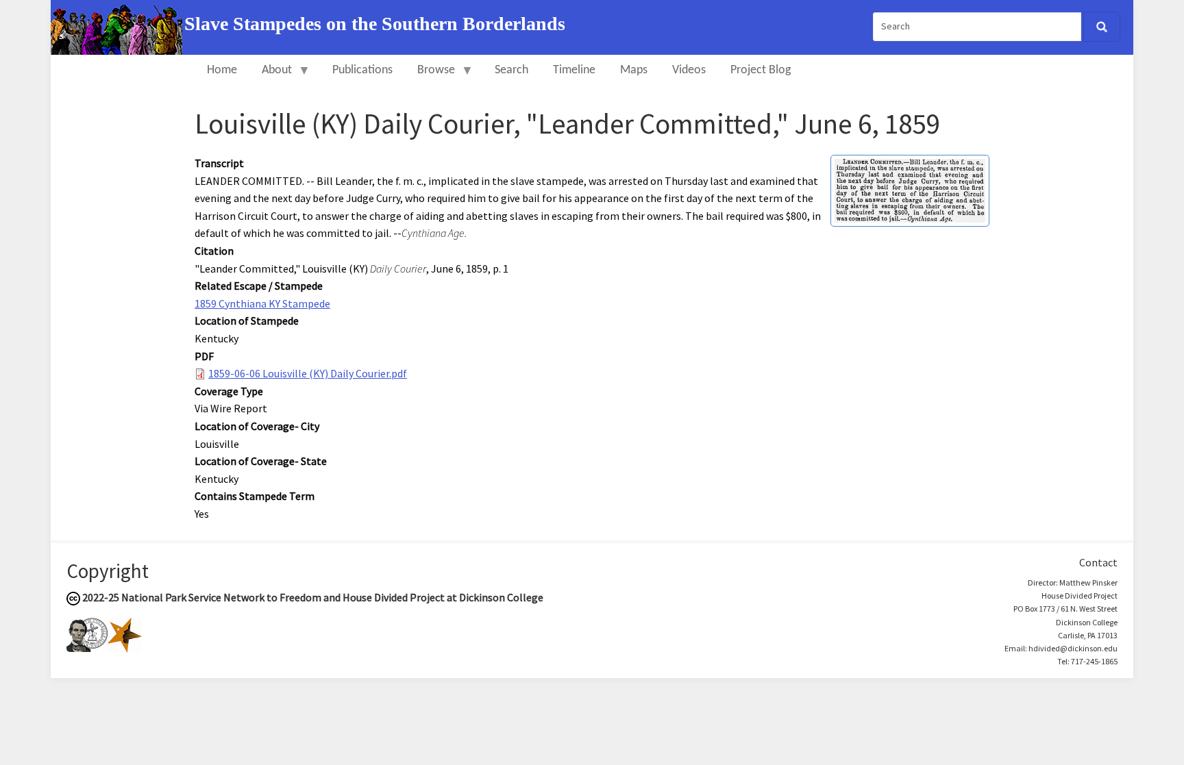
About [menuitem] (270, 76)
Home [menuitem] (222, 70)
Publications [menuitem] (362, 70)
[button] (910, 189)
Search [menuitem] (511, 70)
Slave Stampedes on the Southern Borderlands (374, 23)
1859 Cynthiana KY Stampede (262, 303)
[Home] (117, 26)
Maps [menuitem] (634, 70)
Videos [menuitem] (689, 70)
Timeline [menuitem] (574, 70)
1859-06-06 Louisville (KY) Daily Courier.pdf (307, 373)
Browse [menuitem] (430, 76)
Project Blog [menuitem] (760, 70)
